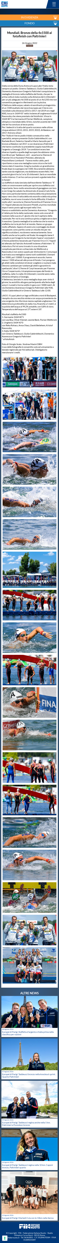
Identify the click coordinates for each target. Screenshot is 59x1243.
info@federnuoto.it (11, 1237)
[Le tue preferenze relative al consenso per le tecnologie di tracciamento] (4, 1238)
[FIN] (25, 4)
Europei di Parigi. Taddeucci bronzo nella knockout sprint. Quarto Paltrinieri (29, 1075)
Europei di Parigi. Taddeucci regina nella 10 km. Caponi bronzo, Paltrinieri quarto (27, 1166)
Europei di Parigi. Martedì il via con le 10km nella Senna (28, 1218)
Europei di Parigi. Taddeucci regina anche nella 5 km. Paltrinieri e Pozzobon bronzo (26, 1123)
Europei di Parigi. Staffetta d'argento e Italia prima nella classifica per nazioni (28, 1033)
